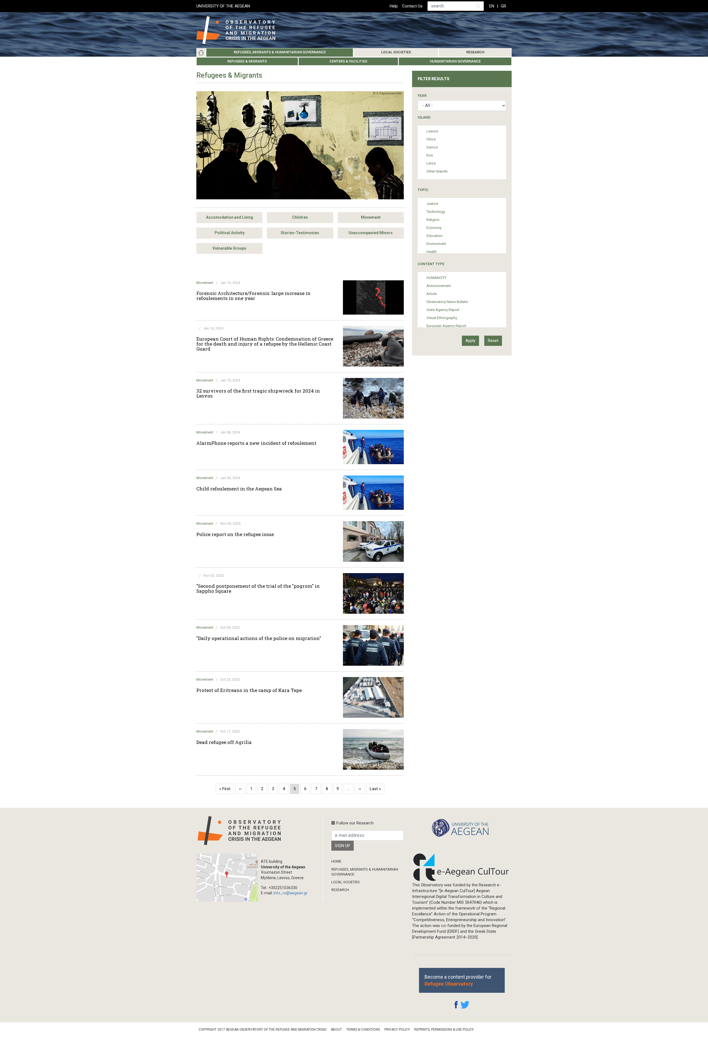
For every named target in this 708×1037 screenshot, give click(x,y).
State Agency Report (442, 310)
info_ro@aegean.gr (291, 893)
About (336, 1029)
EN (491, 6)
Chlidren (300, 217)
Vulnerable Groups (229, 248)
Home (201, 52)
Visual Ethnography (441, 318)
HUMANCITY (436, 278)
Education (434, 236)
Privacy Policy (397, 1029)
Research (475, 52)
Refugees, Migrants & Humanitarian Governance (280, 52)
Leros (431, 163)
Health (431, 252)
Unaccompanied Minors (370, 233)
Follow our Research (355, 823)
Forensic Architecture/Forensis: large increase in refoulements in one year (253, 296)
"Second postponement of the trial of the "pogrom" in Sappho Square (258, 589)
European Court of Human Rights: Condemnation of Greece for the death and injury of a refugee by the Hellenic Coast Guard (264, 343)
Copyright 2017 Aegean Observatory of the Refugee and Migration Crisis (262, 1029)
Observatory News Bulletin (447, 302)
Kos (429, 155)
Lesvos (432, 131)
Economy (433, 228)
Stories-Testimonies (300, 233)
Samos (432, 147)
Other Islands (436, 171)
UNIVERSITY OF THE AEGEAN (223, 6)
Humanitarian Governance (455, 61)
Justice (432, 204)
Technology (435, 212)
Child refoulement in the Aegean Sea (239, 488)
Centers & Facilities (348, 61)
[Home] (240, 30)
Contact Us (412, 6)
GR (503, 6)
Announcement (438, 286)
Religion (432, 220)
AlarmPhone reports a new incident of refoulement (256, 443)
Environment (436, 244)
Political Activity (229, 233)
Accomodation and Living (229, 217)
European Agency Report (446, 326)
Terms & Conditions (363, 1029)
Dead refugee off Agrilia (224, 742)
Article (431, 294)
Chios (431, 139)
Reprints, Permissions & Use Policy (444, 1029)
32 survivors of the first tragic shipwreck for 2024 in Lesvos (258, 393)
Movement (371, 217)
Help (394, 6)
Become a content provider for (458, 980)
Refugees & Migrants (247, 61)
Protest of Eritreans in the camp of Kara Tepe (249, 690)
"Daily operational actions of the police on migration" (258, 638)
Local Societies (396, 52)
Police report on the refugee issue (235, 534)
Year (422, 95)
